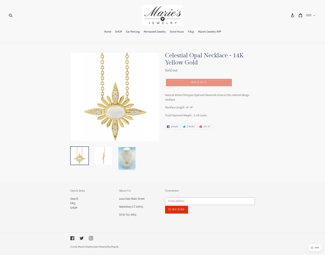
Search (74, 198)
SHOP (73, 208)
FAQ (72, 203)
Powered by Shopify (108, 247)
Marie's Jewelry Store (88, 247)
